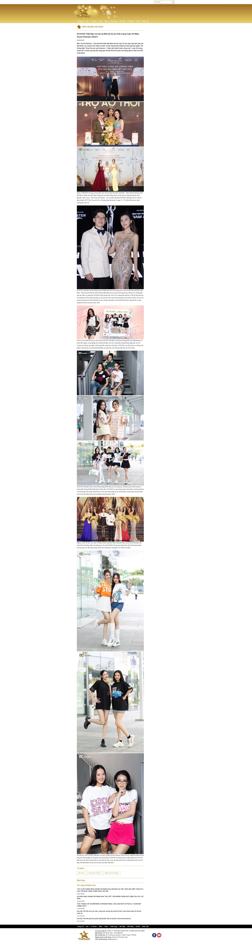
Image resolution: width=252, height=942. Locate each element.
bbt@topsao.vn (112, 939)
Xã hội (138, 21)
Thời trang (113, 21)
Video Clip (145, 21)
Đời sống (130, 21)
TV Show (94, 21)
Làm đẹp (122, 21)
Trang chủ (80, 21)
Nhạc (100, 21)
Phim (106, 21)
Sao (87, 21)
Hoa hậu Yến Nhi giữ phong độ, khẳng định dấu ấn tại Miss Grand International (104, 918)
